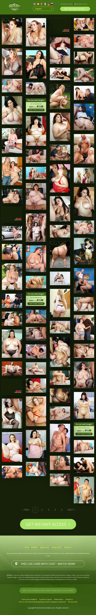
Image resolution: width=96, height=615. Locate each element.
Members (34, 547)
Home (27, 547)
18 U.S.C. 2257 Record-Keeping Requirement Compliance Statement (42, 602)
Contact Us (69, 599)
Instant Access (57, 547)
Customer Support (45, 599)
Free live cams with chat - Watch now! (48, 564)
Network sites (68, 4)
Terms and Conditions (29, 599)
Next (71, 509)
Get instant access (74, 9)
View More (67, 547)
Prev (26, 509)
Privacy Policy (73, 602)
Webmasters (58, 599)
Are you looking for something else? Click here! (48, 590)
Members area (81, 4)
